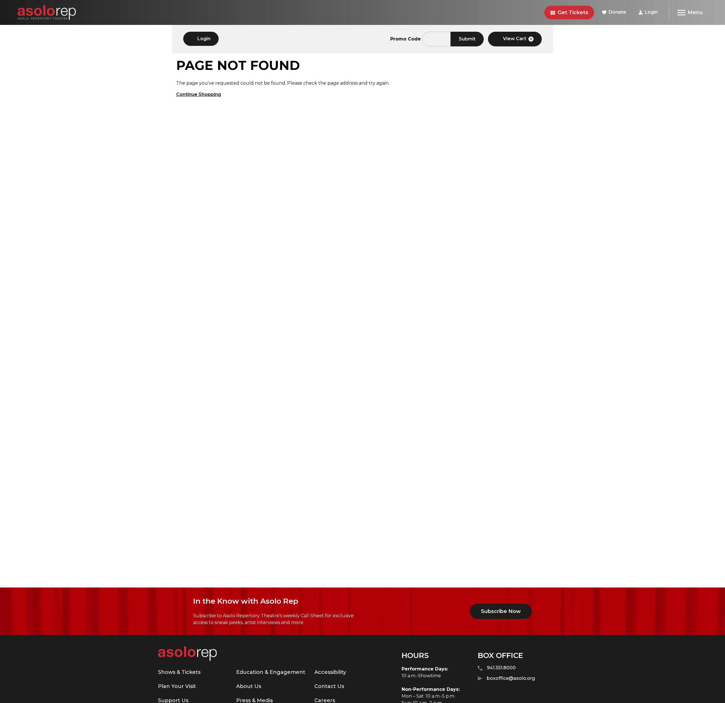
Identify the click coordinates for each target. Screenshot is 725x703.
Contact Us (329, 686)
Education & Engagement (270, 672)
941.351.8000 (501, 668)
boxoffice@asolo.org (511, 678)
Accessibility (330, 672)
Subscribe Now (501, 611)
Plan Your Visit (177, 686)
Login (651, 12)
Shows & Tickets (179, 672)
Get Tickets (573, 12)
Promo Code (405, 39)
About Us (248, 686)
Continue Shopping (198, 94)
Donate (617, 12)
